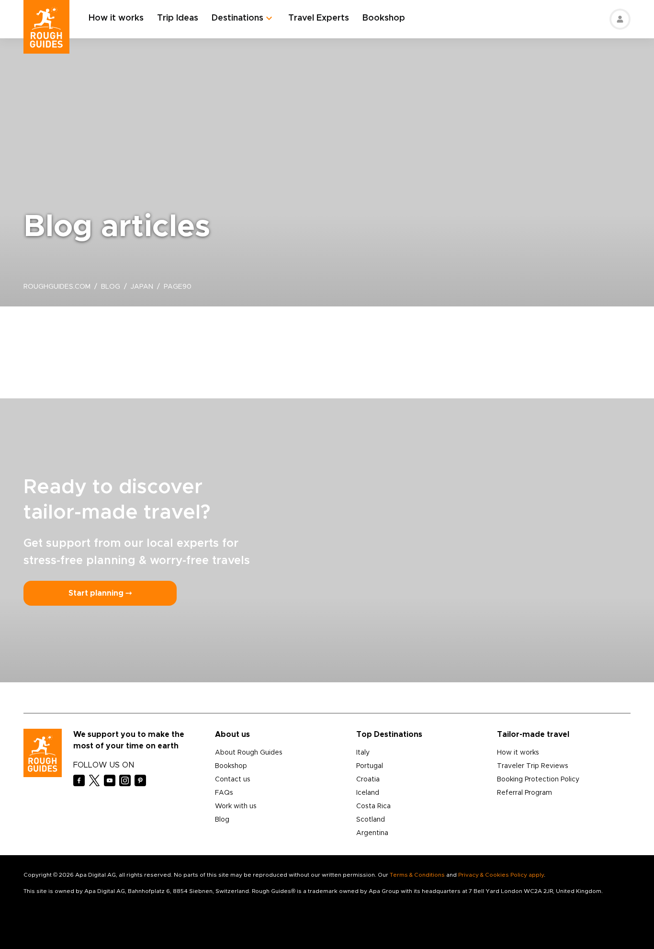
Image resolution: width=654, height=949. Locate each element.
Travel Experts (318, 18)
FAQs (224, 793)
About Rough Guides (248, 752)
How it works (116, 18)
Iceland (367, 793)
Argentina (372, 833)
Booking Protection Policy (538, 779)
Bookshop (383, 18)
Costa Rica (373, 806)
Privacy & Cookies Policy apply (501, 875)
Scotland (370, 819)
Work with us (236, 806)
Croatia (368, 779)
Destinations (237, 18)
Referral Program (524, 793)
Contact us (232, 779)
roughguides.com (56, 286)
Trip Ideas (177, 18)
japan (142, 286)
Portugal (369, 766)
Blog (222, 819)
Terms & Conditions (417, 875)
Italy (363, 752)
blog (110, 286)
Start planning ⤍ (100, 593)
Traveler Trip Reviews (532, 766)
